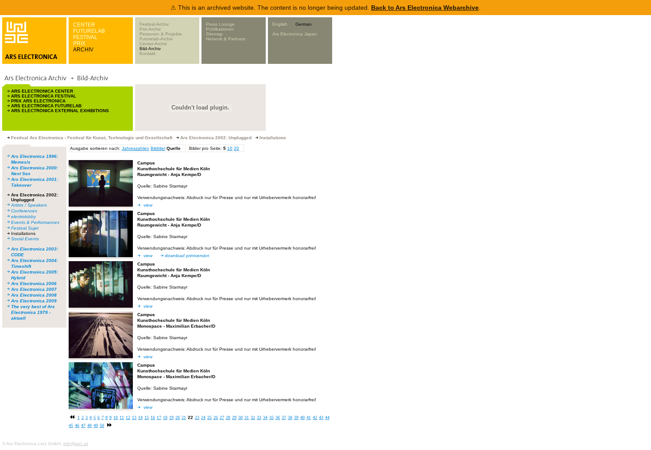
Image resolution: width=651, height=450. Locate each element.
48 (89, 425)
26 (215, 417)
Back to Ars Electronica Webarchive (425, 7)
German (303, 24)
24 (203, 417)
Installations (23, 233)
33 (259, 417)
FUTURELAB (89, 31)
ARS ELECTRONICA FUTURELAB (46, 105)
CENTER (84, 25)
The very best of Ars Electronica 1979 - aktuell (33, 312)
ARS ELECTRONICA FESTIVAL (43, 96)
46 (77, 425)
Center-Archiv (153, 43)
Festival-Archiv (154, 24)
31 (246, 417)
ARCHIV (83, 50)
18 (165, 417)
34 (265, 417)
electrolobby (23, 216)
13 (134, 417)
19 (171, 417)
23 (197, 417)
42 (315, 417)
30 (240, 417)
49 (95, 425)
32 (253, 417)
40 (302, 417)
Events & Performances (35, 222)
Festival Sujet (25, 228)
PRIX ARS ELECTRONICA (38, 100)
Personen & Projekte (161, 33)
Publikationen (220, 29)
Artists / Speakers (29, 205)
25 (209, 417)
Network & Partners (225, 38)
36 (277, 417)
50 (102, 425)
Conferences (24, 210)
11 (122, 417)
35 (271, 417)
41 (308, 417)
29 (234, 417)
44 (327, 417)
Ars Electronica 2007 (34, 289)
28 (228, 417)
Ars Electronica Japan (294, 33)
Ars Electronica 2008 (34, 295)
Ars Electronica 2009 (34, 300)
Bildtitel (158, 148)
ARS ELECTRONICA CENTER (42, 91)
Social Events (25, 238)
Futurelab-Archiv (156, 38)
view (147, 205)
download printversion (187, 255)
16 (153, 417)
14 (140, 417)
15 (146, 417)
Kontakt (147, 53)
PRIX (79, 43)
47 (83, 425)
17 (159, 417)
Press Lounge (220, 24)
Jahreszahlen (135, 148)
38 (290, 417)
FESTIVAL (85, 37)
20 (236, 148)
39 (296, 417)
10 (229, 148)
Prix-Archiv (150, 29)
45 (71, 425)
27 (222, 417)
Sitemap (214, 33)
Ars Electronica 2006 (34, 283)
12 (128, 417)
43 (321, 417)
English (279, 24)
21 (184, 417)
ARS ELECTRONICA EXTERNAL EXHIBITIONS (60, 110)
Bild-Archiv (150, 48)
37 (284, 417)
